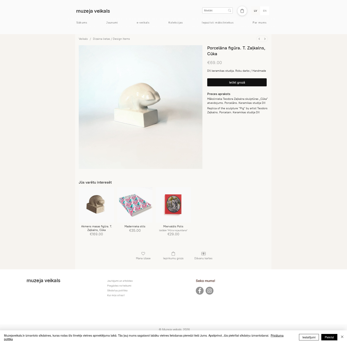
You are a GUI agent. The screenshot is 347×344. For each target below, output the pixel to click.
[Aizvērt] (342, 337)
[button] (218, 22)
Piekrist (329, 337)
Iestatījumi (308, 337)
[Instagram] (209, 291)
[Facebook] (200, 291)
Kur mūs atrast (116, 295)
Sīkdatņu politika (117, 290)
